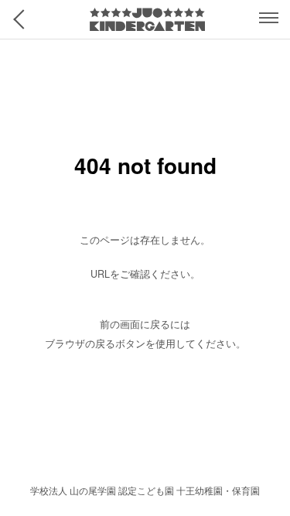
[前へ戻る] (23, 19)
